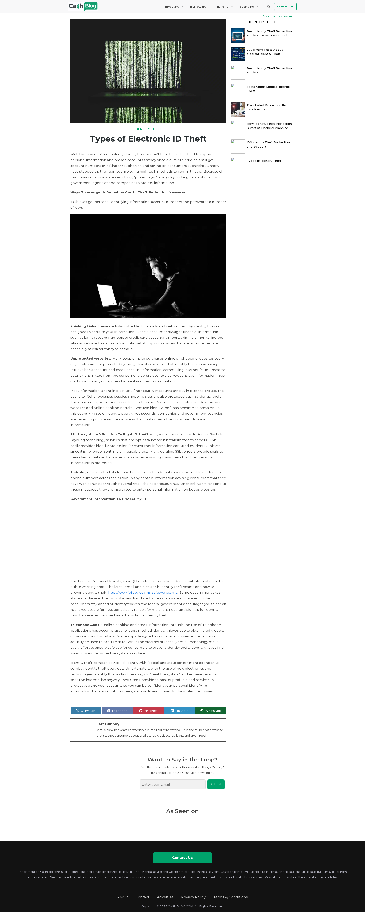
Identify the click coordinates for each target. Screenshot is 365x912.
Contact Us (285, 6)
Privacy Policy (193, 897)
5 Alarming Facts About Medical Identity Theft (265, 52)
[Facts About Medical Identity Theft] (238, 90)
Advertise (165, 897)
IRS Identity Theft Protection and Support (268, 144)
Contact (142, 897)
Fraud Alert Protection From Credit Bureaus (268, 107)
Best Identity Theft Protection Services (269, 70)
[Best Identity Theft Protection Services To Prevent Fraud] (238, 35)
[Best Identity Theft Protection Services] (238, 72)
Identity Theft (148, 129)
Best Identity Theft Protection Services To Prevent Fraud (269, 33)
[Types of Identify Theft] (238, 164)
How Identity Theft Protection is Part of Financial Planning (269, 126)
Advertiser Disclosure (277, 16)
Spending (247, 6)
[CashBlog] (83, 6)
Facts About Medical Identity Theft (268, 89)
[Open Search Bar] (268, 6)
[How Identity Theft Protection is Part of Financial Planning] (238, 127)
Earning (223, 6)
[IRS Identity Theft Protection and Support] (238, 146)
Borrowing (198, 6)
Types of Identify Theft (264, 161)
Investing (172, 6)
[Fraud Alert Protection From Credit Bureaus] (238, 109)
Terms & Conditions (230, 897)
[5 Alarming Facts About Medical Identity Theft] (238, 53)
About (122, 897)
